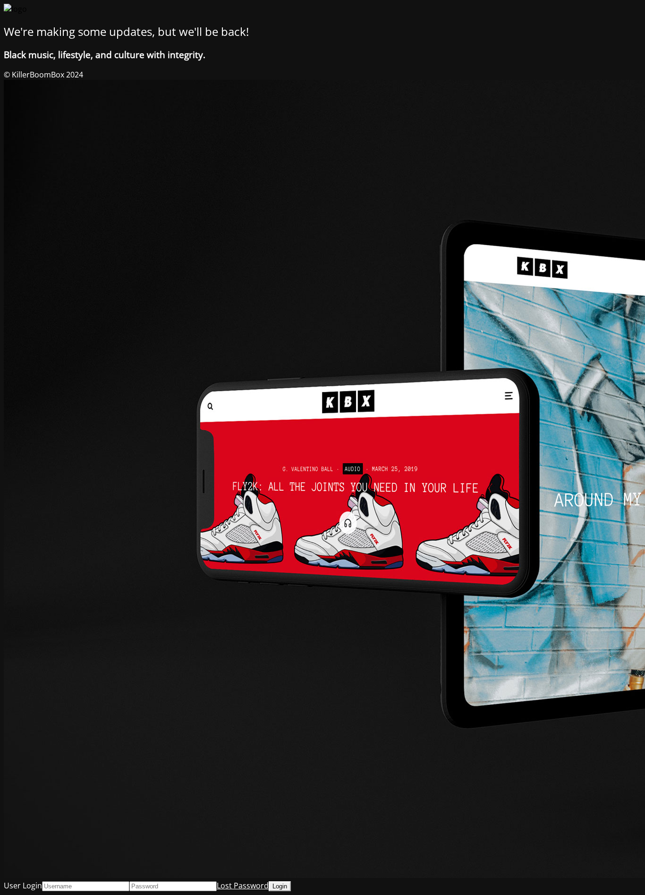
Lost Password (243, 885)
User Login (23, 885)
